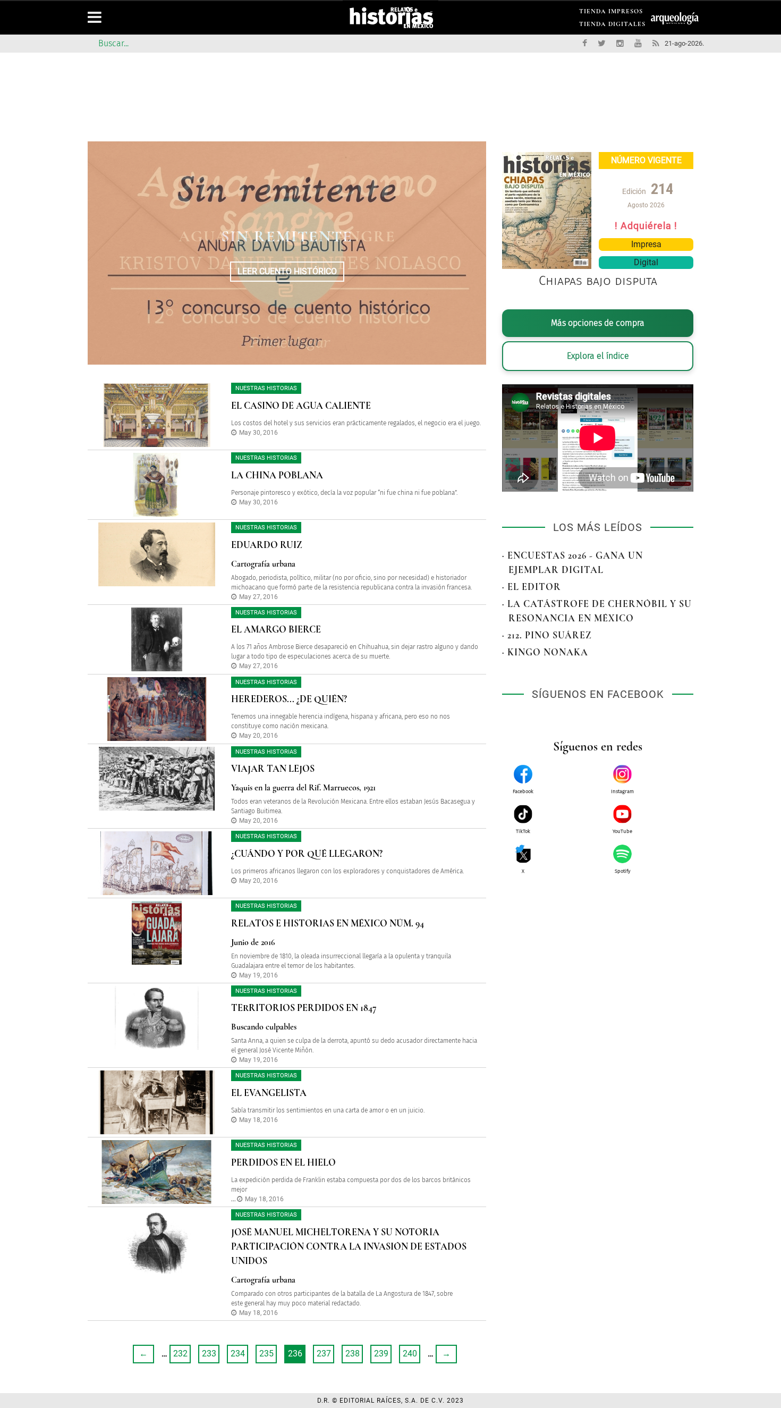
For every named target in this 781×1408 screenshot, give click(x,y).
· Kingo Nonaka (545, 652)
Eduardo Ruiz (266, 545)
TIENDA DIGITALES (612, 26)
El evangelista (269, 1093)
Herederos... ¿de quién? (289, 699)
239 (381, 1353)
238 (352, 1353)
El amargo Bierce (276, 629)
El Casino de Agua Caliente (301, 405)
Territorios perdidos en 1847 (304, 1008)
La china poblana (277, 475)
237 (324, 1353)
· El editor (531, 587)
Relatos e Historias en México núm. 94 (327, 923)
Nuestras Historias (266, 388)
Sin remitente (287, 236)
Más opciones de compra (597, 323)
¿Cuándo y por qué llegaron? (307, 853)
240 (410, 1353)
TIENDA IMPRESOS (611, 13)
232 (180, 1353)
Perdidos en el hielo (283, 1162)
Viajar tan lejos (273, 768)
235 (266, 1353)
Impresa (646, 244)
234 (238, 1353)
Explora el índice (598, 356)
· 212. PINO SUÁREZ (547, 635)
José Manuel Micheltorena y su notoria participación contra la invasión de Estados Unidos (348, 1246)
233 (209, 1353)
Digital (646, 262)
